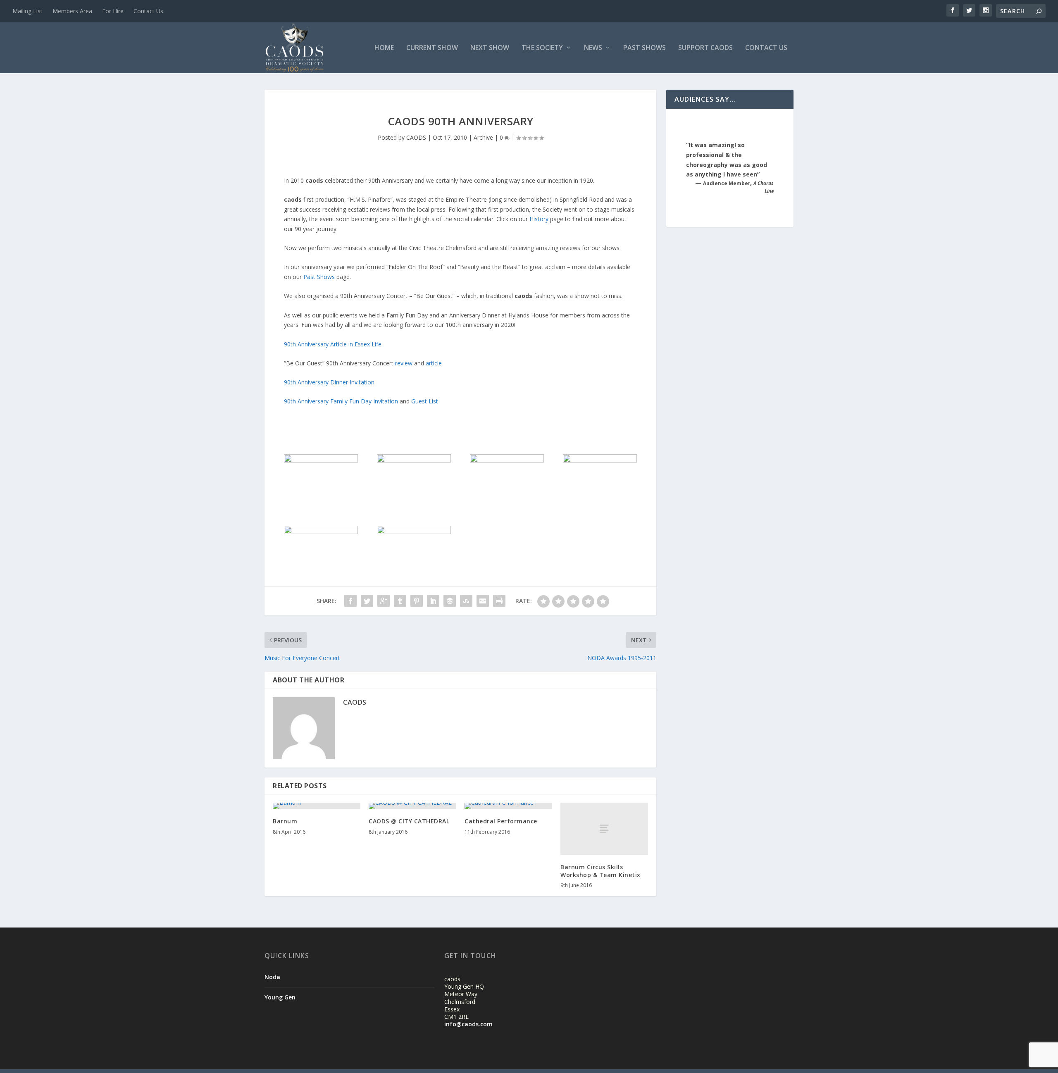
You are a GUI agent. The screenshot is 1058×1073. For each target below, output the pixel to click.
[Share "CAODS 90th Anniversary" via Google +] (383, 601)
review (404, 363)
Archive (483, 137)
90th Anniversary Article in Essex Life (332, 344)
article (434, 363)
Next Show (489, 48)
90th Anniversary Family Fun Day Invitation (341, 401)
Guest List (424, 401)
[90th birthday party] (413, 532)
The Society (542, 48)
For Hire (113, 11)
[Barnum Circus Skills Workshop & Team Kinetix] (604, 829)
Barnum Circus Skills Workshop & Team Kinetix (600, 870)
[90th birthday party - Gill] (506, 460)
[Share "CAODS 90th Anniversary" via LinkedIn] (433, 601)
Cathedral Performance (501, 821)
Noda (272, 977)
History (539, 219)
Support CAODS (705, 48)
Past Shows (644, 48)
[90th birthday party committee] (599, 460)
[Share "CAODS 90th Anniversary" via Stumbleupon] (466, 601)
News (593, 48)
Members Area (72, 11)
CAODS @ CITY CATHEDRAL (409, 821)
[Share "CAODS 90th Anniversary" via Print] (499, 601)
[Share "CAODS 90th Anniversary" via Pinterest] (416, 601)
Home (384, 48)
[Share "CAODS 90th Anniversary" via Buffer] (449, 601)
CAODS (416, 137)
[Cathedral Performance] (508, 806)
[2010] (320, 460)
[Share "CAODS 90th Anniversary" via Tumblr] (400, 601)
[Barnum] (316, 806)
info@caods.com (468, 1024)
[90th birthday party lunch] (320, 532)
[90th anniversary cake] (413, 460)
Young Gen (279, 997)
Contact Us (148, 11)
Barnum (285, 821)
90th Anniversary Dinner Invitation (329, 382)
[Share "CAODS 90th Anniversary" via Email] (482, 601)
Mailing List (27, 11)
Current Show (432, 48)
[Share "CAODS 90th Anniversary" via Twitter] (367, 601)
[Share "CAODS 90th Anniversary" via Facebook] (350, 601)
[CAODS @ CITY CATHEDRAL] (412, 806)
